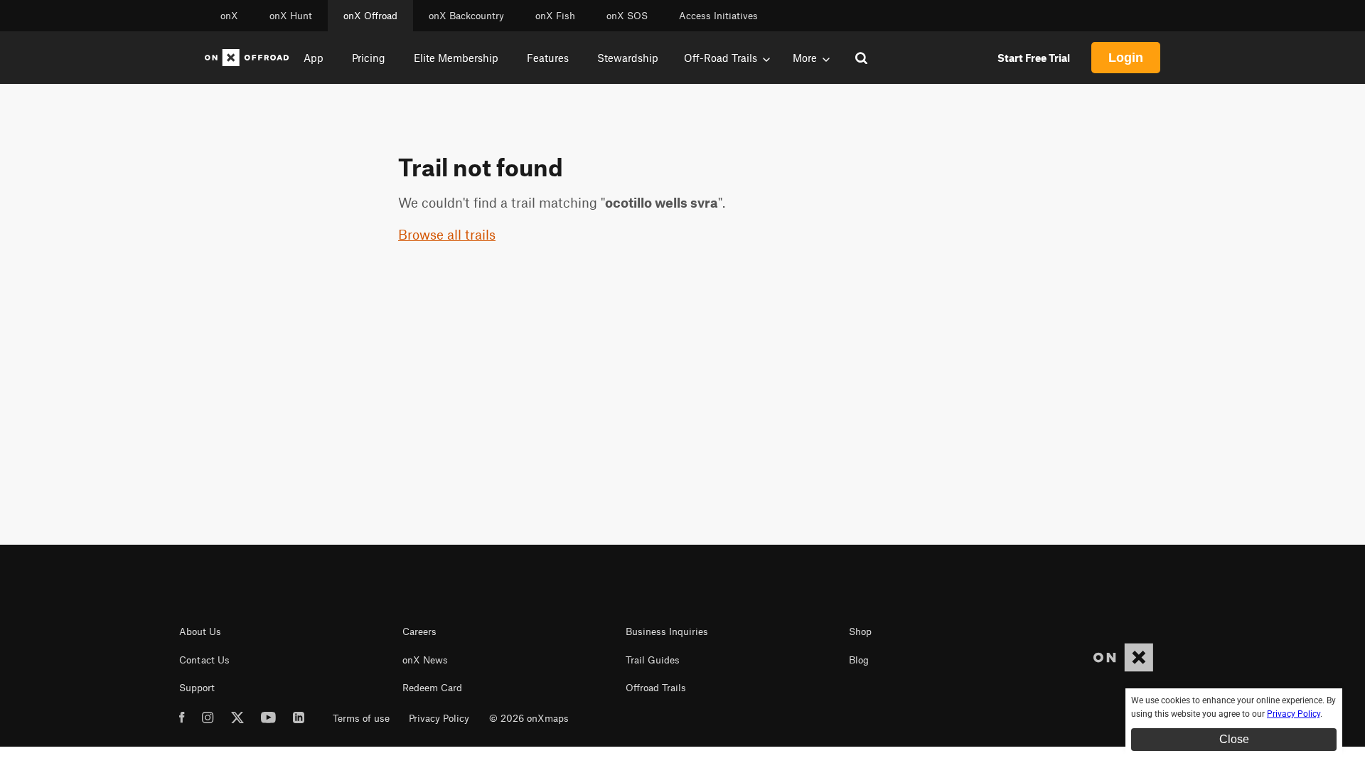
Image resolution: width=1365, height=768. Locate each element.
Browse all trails (447, 234)
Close (1234, 739)
